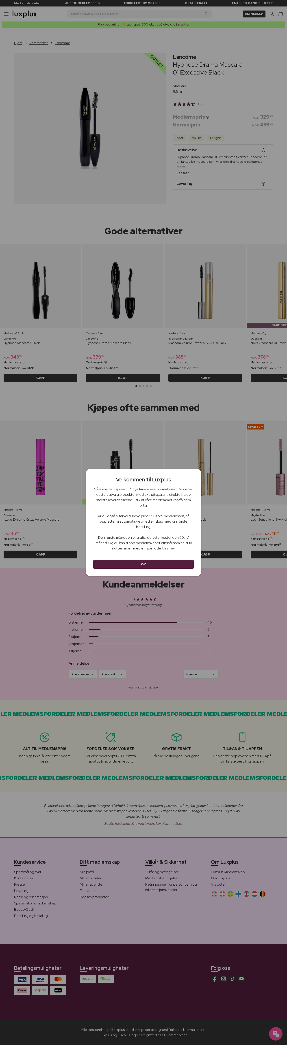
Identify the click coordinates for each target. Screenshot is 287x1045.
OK (143, 564)
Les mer (168, 548)
